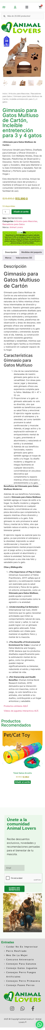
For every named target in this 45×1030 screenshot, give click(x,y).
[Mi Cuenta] (15, 7)
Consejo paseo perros (20, 985)
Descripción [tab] (11, 252)
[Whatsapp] (22, 1008)
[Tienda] (4, 7)
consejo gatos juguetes (22, 968)
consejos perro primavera (23, 981)
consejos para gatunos (21, 964)
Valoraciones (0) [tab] (24, 257)
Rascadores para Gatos (13, 224)
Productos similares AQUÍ (16, 706)
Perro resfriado (16, 951)
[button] (26, 7)
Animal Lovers (16, 227)
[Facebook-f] (33, 1008)
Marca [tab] (8, 257)
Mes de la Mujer (17, 955)
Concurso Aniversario (20, 959)
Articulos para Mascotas (19, 93)
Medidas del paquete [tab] (31, 252)
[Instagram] (12, 1008)
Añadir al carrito (21, 212)
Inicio (4, 93)
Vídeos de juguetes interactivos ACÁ (21, 711)
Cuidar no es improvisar (22, 947)
